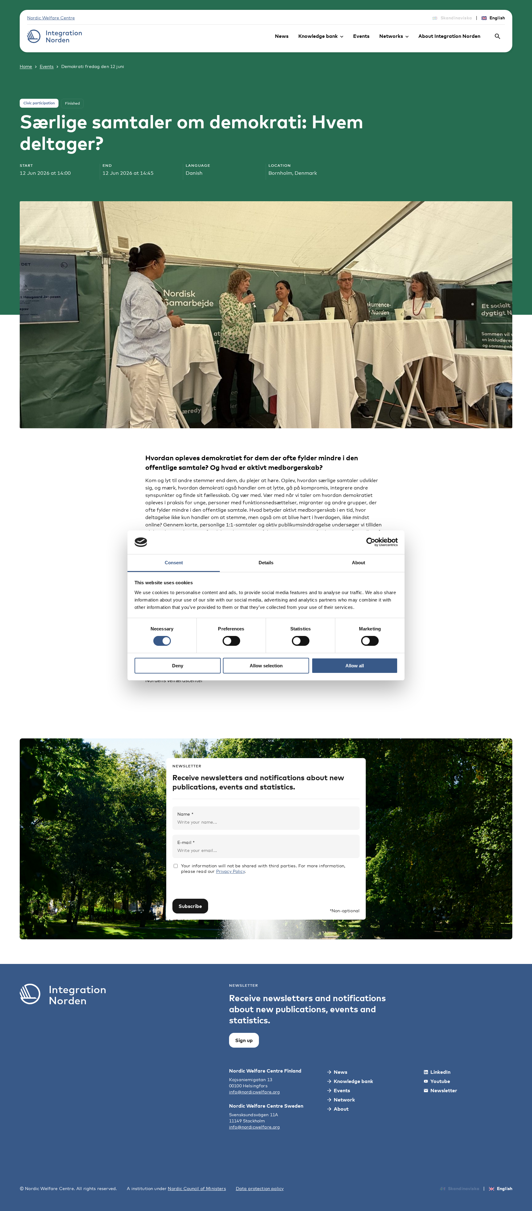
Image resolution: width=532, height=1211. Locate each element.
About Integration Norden (449, 36)
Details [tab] (266, 562)
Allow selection (266, 665)
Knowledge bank (318, 36)
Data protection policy (260, 1188)
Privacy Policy (230, 871)
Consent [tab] (174, 562)
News (281, 36)
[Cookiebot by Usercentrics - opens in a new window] (371, 542)
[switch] (231, 641)
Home (26, 66)
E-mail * (186, 842)
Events (361, 36)
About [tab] (358, 562)
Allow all (354, 665)
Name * (185, 814)
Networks (391, 36)
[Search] (497, 36)
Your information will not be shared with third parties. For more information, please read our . (263, 868)
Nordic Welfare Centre (51, 17)
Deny (177, 665)
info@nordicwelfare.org (254, 1091)
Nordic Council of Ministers (197, 1188)
